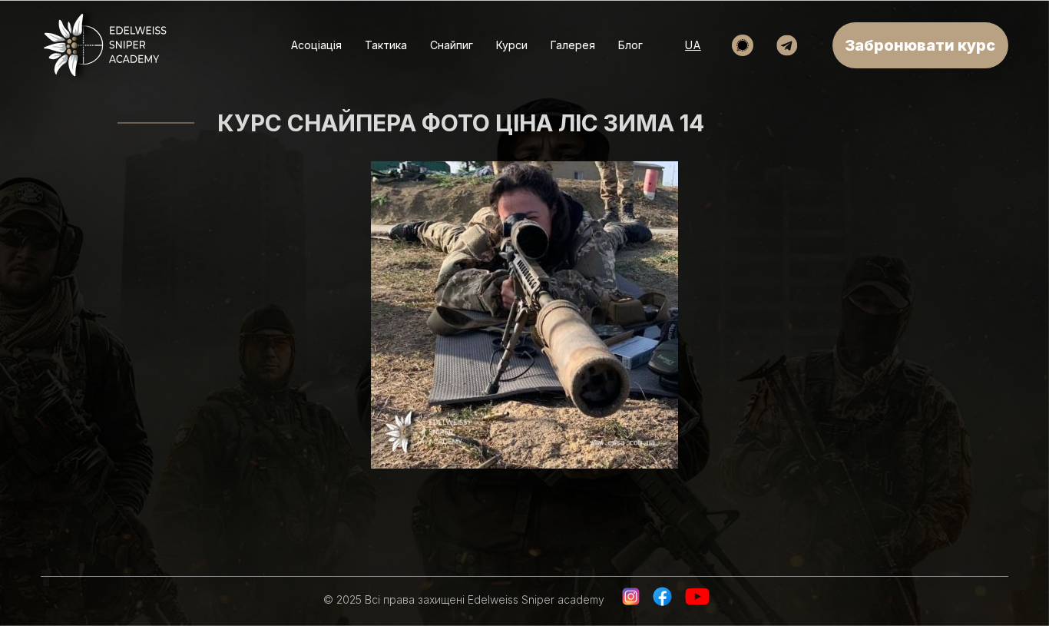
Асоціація (316, 44)
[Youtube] (700, 603)
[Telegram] (787, 45)
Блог (630, 44)
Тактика (386, 44)
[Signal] (742, 45)
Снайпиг (451, 44)
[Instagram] (631, 603)
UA (693, 44)
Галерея (573, 44)
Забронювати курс (920, 45)
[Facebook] (662, 603)
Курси (512, 44)
